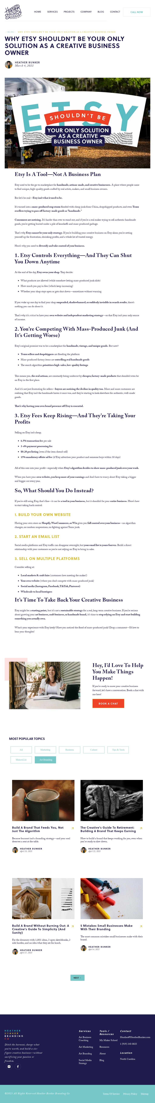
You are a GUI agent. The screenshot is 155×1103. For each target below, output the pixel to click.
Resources (104, 1047)
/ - (11, 32)
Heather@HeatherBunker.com (135, 1038)
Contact (115, 11)
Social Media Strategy (85, 1062)
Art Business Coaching (85, 1039)
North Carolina (127, 1059)
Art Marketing (86, 1047)
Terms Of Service (111, 1094)
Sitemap (144, 1094)
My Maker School (108, 1041)
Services (52, 11)
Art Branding (85, 1054)
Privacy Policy (130, 1094)
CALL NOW (136, 12)
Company (86, 11)
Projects (69, 11)
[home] (13, 12)
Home (37, 11)
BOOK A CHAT (108, 703)
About (102, 1054)
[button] (52, 12)
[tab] (21, 749)
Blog (101, 11)
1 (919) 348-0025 (128, 1044)
